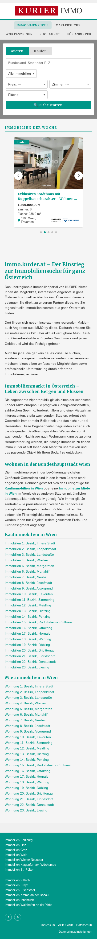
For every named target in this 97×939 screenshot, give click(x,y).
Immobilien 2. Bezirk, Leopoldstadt (30, 549)
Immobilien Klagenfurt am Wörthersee (30, 864)
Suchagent (50, 34)
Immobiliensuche (33, 25)
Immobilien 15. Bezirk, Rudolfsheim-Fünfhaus (39, 622)
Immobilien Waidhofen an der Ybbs (28, 905)
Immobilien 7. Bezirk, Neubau (26, 577)
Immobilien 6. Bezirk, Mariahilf (27, 571)
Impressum (48, 925)
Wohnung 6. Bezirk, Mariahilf (26, 714)
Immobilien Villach (17, 880)
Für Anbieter (79, 34)
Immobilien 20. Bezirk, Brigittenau (30, 650)
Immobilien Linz (15, 845)
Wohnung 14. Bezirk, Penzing (27, 759)
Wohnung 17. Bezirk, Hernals (26, 776)
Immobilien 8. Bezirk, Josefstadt (28, 583)
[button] (18, 175)
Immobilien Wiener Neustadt (24, 859)
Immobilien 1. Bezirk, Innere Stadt (30, 543)
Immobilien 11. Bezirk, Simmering (29, 599)
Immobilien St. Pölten (19, 869)
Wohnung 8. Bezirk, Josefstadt (27, 726)
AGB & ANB (65, 925)
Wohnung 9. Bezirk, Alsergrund (28, 731)
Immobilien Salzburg (18, 840)
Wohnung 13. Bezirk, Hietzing (27, 754)
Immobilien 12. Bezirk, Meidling (28, 605)
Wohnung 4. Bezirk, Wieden (25, 703)
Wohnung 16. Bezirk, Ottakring (27, 771)
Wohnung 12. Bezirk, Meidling (27, 748)
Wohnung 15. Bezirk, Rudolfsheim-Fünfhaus (38, 765)
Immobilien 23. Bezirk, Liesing (27, 667)
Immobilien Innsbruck (19, 900)
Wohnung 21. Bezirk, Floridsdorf (29, 799)
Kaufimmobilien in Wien (24, 488)
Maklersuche (68, 25)
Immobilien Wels (16, 855)
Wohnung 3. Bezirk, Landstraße (28, 697)
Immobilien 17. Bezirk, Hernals (27, 633)
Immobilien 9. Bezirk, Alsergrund (29, 588)
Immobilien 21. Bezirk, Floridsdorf (30, 656)
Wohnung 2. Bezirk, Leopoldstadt (29, 692)
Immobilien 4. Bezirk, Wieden (26, 560)
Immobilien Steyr (16, 885)
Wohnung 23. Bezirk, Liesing (26, 810)
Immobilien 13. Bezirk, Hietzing (28, 611)
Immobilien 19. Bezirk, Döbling (27, 645)
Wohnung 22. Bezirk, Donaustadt (29, 805)
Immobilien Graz (16, 850)
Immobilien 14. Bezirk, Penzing (28, 616)
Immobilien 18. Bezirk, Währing (28, 639)
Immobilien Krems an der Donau (26, 895)
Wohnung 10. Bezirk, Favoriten (28, 737)
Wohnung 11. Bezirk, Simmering (29, 743)
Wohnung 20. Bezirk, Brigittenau (29, 793)
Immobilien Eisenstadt (20, 890)
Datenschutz (84, 925)
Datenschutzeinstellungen (75, 931)
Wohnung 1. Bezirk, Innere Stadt (29, 686)
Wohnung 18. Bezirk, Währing (27, 782)
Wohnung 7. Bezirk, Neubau (26, 720)
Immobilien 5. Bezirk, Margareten (29, 566)
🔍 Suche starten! (48, 105)
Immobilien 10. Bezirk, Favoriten (29, 594)
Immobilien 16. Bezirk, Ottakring (28, 628)
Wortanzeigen (19, 34)
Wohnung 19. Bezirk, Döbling (26, 788)
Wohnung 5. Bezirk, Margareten (28, 709)
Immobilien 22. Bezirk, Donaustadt (30, 662)
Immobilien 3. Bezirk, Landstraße (29, 554)
